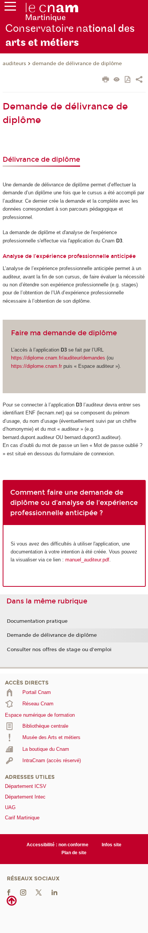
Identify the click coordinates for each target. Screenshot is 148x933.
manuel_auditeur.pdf (87, 560)
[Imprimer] (105, 80)
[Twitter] (38, 892)
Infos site (111, 844)
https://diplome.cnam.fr (36, 366)
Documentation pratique (37, 621)
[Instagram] (23, 892)
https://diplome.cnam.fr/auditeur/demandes (58, 358)
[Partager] (139, 80)
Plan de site (74, 852)
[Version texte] (116, 80)
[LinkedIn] (54, 892)
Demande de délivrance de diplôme (52, 635)
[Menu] (10, 8)
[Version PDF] (128, 80)
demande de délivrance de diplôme (77, 64)
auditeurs (14, 64)
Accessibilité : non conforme (57, 844)
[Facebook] (9, 892)
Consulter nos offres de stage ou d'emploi (59, 650)
